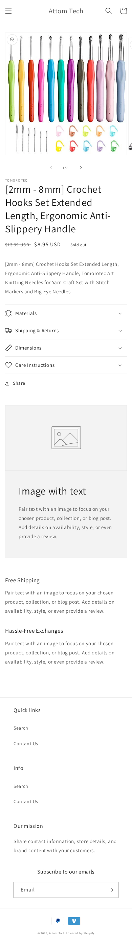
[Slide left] (51, 167)
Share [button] (19, 383)
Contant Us (26, 743)
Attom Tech (57, 933)
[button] (8, 10)
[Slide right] (80, 167)
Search (21, 728)
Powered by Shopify (80, 933)
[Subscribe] (110, 890)
